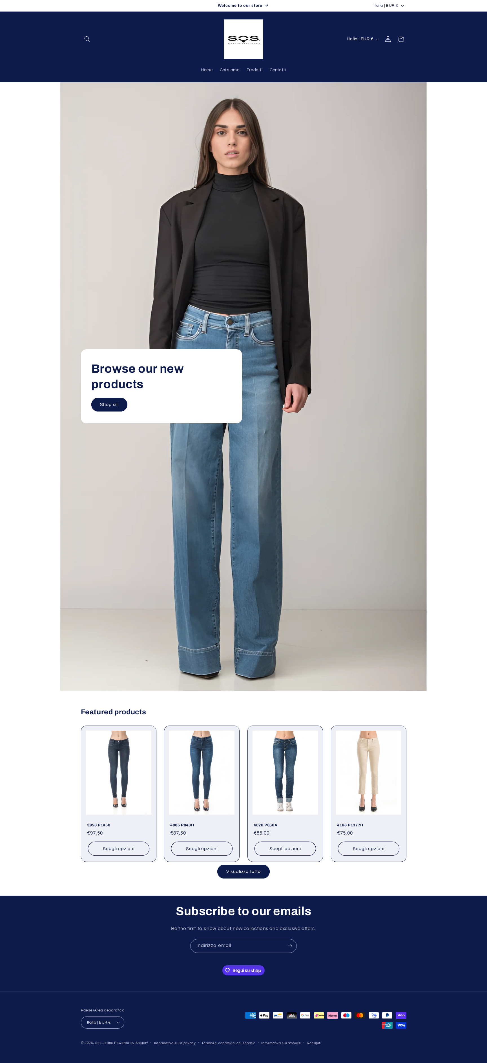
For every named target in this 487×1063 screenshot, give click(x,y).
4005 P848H (182, 825)
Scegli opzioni (118, 848)
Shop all (109, 404)
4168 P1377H (350, 825)
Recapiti (314, 1043)
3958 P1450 (98, 825)
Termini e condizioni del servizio (228, 1043)
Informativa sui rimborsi (281, 1043)
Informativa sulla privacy (175, 1043)
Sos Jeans (104, 1042)
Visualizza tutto (243, 871)
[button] (87, 39)
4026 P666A (265, 825)
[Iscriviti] (290, 946)
